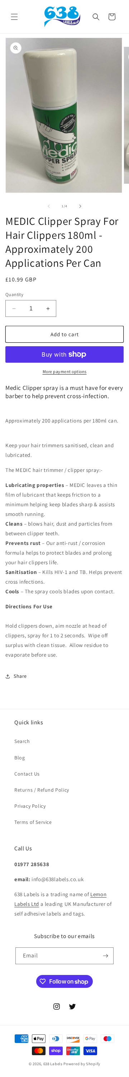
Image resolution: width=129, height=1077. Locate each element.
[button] (14, 17)
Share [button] (20, 676)
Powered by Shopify (81, 1063)
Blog (19, 757)
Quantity (14, 294)
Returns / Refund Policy (41, 790)
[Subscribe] (105, 955)
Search (22, 741)
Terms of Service (33, 822)
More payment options (65, 371)
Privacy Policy (30, 806)
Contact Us (27, 774)
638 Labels (53, 1063)
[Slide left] (49, 206)
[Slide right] (80, 206)
